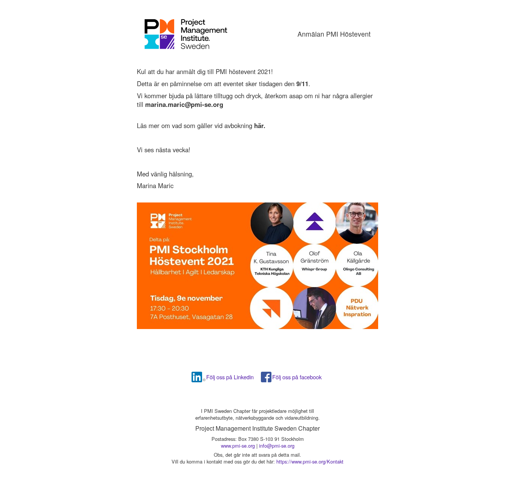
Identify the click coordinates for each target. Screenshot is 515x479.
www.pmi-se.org (238, 445)
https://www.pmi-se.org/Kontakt (309, 461)
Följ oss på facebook (297, 377)
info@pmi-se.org (276, 445)
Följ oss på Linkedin (230, 377)
